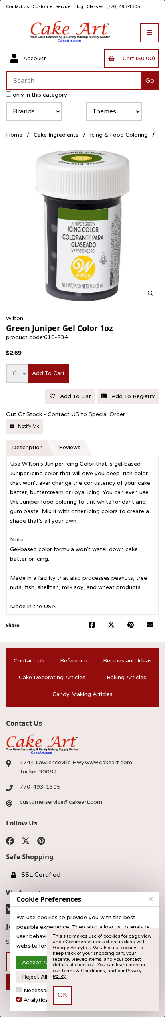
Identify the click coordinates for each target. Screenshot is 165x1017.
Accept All (36, 962)
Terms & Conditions (83, 970)
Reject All (34, 976)
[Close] (151, 899)
